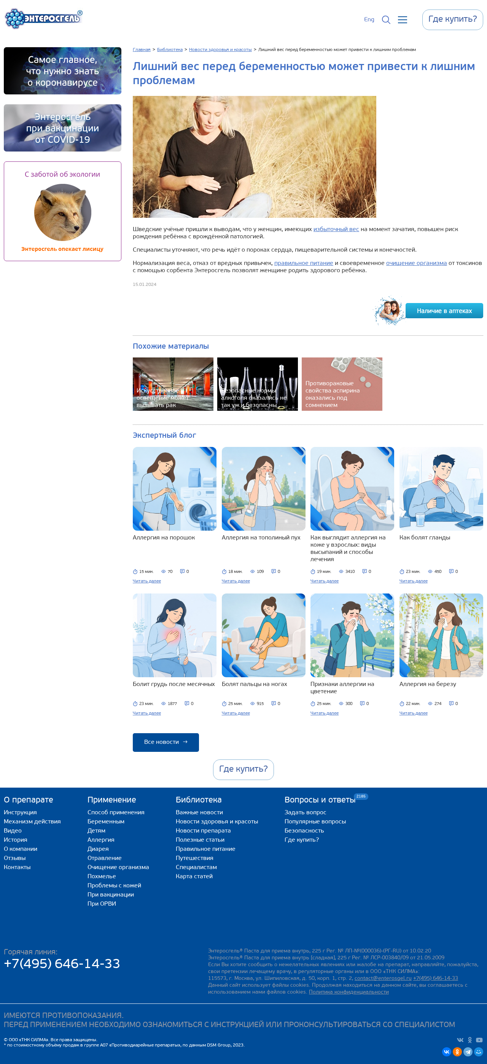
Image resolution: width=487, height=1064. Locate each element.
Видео (13, 831)
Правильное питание (206, 849)
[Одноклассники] (457, 1051)
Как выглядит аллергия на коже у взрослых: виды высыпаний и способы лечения (348, 549)
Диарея (98, 849)
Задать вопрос (305, 813)
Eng (369, 20)
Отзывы (14, 858)
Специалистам (196, 868)
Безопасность (304, 831)
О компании (20, 849)
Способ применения (116, 813)
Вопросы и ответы (320, 800)
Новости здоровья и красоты (217, 822)
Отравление (105, 858)
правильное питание (303, 263)
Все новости (166, 742)
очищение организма (416, 263)
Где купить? (302, 840)
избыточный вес (336, 230)
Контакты (17, 868)
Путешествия (194, 858)
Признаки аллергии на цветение (342, 688)
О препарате (28, 800)
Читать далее (147, 581)
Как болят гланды (424, 538)
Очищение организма (118, 868)
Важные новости (199, 813)
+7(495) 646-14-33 (62, 964)
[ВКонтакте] (446, 1051)
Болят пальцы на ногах (254, 684)
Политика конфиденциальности (349, 992)
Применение (112, 800)
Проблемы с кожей (114, 886)
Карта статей (194, 877)
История (15, 840)
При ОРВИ (102, 904)
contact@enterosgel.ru (383, 978)
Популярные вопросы (315, 822)
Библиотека (199, 800)
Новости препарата (203, 831)
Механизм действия (32, 822)
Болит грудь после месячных (174, 684)
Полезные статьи (200, 840)
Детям (96, 831)
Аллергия (101, 840)
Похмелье (102, 877)
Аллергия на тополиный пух (261, 538)
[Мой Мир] (478, 1051)
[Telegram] (468, 1051)
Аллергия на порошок (164, 538)
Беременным (106, 822)
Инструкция (20, 813)
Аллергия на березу (427, 684)
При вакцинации (111, 895)
